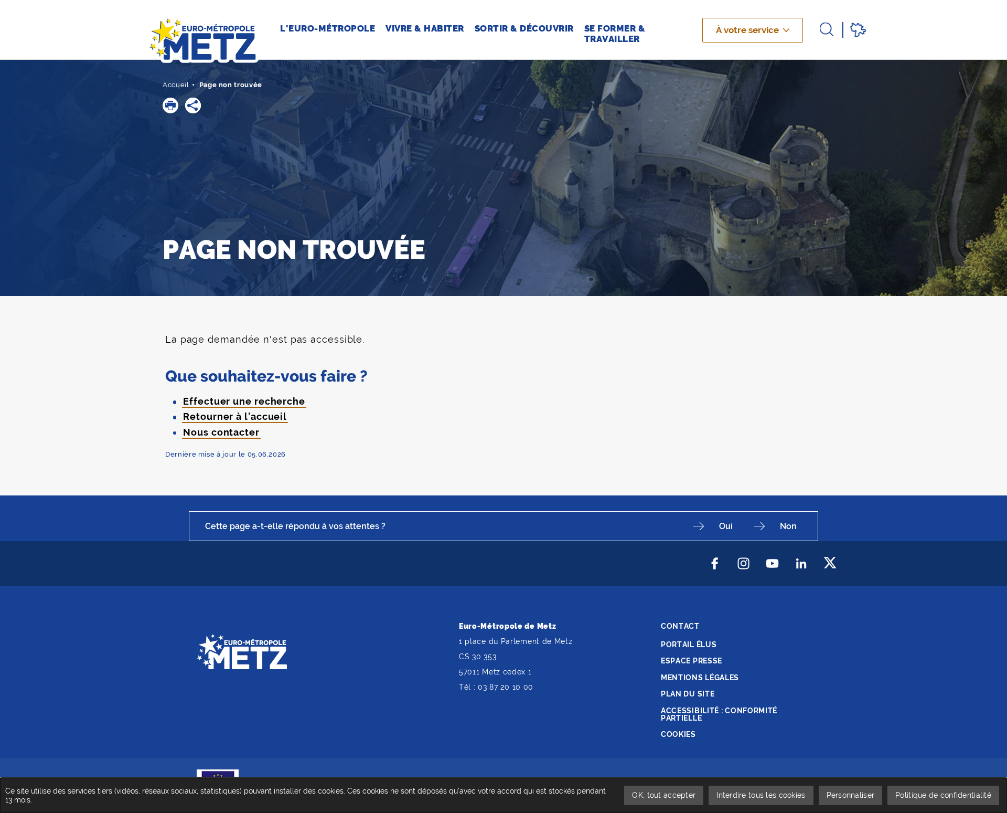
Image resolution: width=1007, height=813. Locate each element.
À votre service (747, 30)
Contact (680, 626)
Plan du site (687, 694)
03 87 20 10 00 (505, 687)
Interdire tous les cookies (760, 795)
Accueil (176, 85)
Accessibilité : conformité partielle (719, 714)
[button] (170, 105)
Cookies (678, 734)
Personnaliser (851, 795)
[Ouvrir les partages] (193, 105)
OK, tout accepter (663, 795)
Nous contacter (221, 432)
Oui (726, 526)
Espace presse (691, 661)
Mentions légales (700, 677)
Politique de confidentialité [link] (943, 795)
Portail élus (688, 644)
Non (788, 526)
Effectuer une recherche (244, 401)
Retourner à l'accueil (235, 416)
